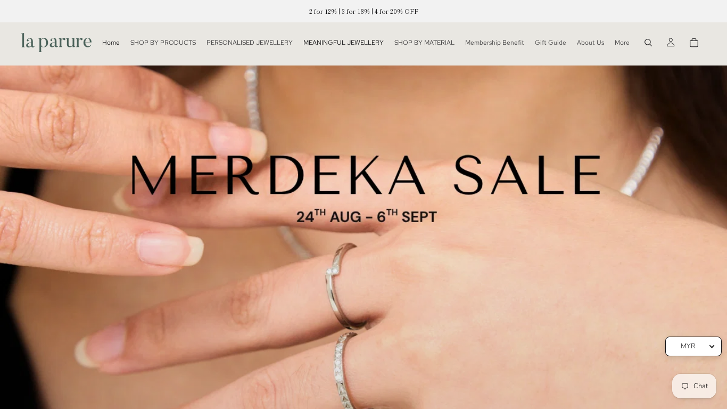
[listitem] (622, 42)
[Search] (648, 42)
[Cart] (694, 42)
